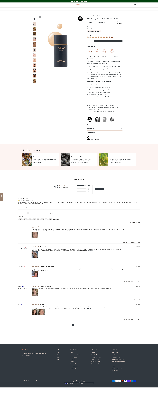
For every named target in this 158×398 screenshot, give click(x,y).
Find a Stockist (94, 355)
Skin (58, 359)
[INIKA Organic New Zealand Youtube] (84, 381)
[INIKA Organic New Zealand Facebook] (76, 381)
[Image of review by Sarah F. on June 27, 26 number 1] (35, 292)
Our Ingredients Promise (118, 359)
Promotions (73, 359)
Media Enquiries (95, 359)
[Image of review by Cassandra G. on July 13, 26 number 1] (35, 254)
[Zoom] (40, 17)
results (42, 219)
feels (46, 219)
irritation (20, 219)
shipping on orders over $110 (79, 1)
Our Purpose (115, 352)
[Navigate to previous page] (70, 325)
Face (58, 352)
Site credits (53, 380)
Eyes (58, 355)
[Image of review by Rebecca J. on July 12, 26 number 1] (35, 274)
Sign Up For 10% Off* (93, 31)
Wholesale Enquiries (96, 357)
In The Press (115, 370)
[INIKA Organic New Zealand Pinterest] (78, 381)
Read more (86, 230)
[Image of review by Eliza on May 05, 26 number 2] (41, 312)
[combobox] (35, 213)
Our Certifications (116, 357)
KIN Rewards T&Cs (75, 366)
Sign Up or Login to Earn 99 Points (96, 15)
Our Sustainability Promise (118, 361)
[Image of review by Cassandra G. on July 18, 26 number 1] (35, 235)
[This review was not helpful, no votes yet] (138, 242)
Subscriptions (73, 368)
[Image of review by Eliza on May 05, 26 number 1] (35, 312)
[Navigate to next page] (88, 325)
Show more (56, 219)
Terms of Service (74, 363)
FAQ (71, 352)
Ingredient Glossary (116, 363)
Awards (113, 366)
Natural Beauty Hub (117, 368)
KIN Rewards (27, 5)
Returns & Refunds (75, 355)
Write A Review (99, 189)
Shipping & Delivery (75, 357)
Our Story (114, 355)
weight (25, 219)
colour (34, 219)
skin (38, 219)
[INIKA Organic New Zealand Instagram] (73, 381)
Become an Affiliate (96, 363)
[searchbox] (22, 213)
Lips (58, 357)
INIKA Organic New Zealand (33, 380)
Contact (93, 352)
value (30, 219)
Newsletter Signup (95, 361)
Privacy (72, 361)
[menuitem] (57, 9)
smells (50, 219)
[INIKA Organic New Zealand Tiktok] (81, 381)
